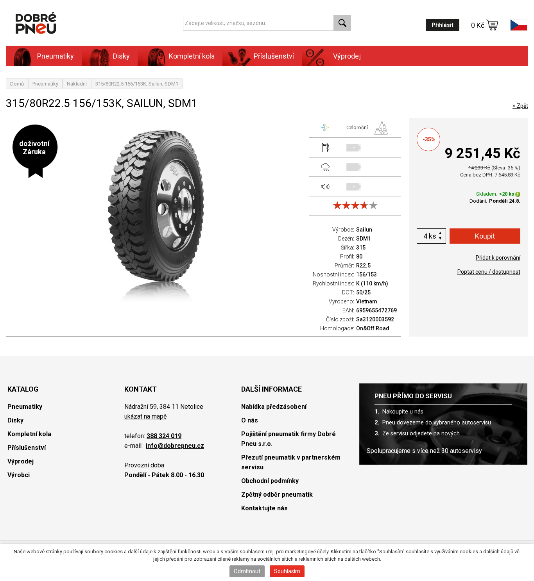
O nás (249, 420)
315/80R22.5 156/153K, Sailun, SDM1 (136, 84)
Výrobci (18, 475)
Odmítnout (247, 571)
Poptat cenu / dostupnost (488, 272)
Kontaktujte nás (264, 508)
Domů (17, 84)
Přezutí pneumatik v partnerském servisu (290, 462)
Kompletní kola (29, 434)
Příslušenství (274, 56)
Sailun (364, 229)
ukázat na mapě (145, 416)
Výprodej (347, 56)
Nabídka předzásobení (273, 406)
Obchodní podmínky (270, 481)
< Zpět (520, 106)
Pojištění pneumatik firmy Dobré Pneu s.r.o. (288, 438)
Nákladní (77, 84)
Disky (15, 420)
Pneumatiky (45, 84)
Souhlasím (287, 571)
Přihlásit (442, 25)
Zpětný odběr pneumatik (277, 494)
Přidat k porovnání (498, 258)
